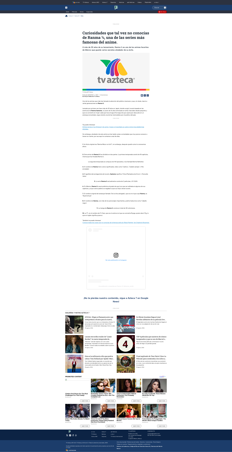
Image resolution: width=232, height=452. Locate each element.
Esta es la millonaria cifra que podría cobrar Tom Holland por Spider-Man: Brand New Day (99, 357)
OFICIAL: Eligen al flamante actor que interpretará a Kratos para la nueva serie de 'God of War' (99, 318)
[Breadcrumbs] (67, 16)
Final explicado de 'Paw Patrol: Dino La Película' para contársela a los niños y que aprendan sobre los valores (151, 357)
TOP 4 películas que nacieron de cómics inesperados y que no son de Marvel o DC (151, 338)
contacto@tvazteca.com (154, 433)
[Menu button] (72, 8)
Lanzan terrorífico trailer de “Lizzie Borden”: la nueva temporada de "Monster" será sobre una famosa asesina (98, 338)
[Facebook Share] (142, 95)
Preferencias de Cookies (133, 442)
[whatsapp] (76, 436)
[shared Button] (148, 95)
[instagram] (70, 436)
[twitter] (67, 436)
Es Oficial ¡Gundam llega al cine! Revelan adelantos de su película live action (150, 318)
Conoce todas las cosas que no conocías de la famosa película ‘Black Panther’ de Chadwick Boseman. (116, 222)
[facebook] (73, 436)
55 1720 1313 (151, 435)
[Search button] (165, 8)
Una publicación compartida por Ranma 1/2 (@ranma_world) (116, 286)
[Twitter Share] (145, 95)
